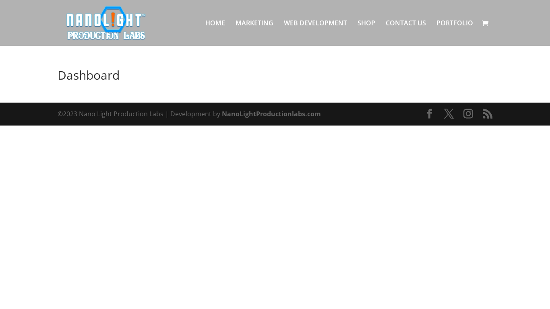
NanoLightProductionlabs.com (271, 113)
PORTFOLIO (454, 23)
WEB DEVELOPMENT (315, 23)
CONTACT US (406, 23)
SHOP (366, 23)
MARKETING (254, 23)
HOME (215, 23)
